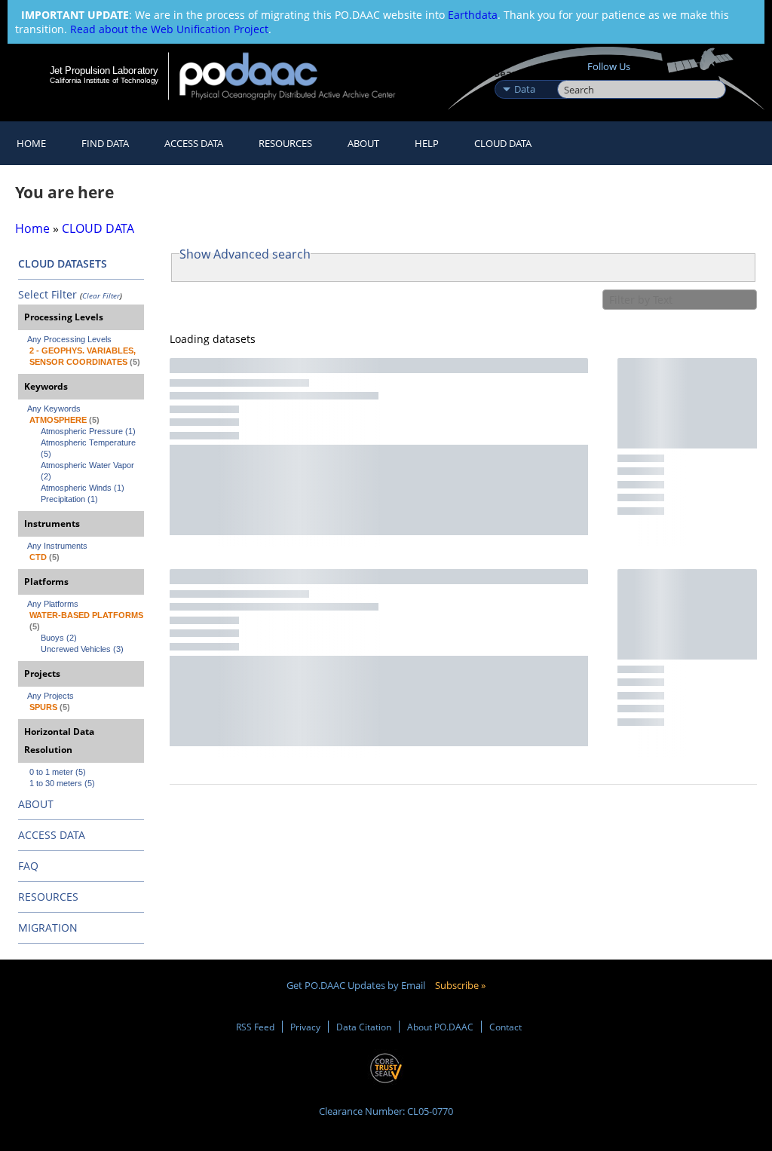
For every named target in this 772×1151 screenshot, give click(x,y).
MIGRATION (48, 927)
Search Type (524, 73)
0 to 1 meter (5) (57, 771)
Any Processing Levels (69, 339)
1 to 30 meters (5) (62, 783)
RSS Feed (255, 1027)
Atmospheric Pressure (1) (88, 431)
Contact (505, 1027)
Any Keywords (54, 408)
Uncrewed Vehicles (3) (82, 649)
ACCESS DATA (51, 835)
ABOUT (36, 804)
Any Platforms (52, 603)
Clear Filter (101, 295)
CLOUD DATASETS (62, 263)
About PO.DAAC (440, 1027)
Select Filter (47, 294)
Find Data (105, 143)
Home (31, 143)
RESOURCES (285, 143)
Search (574, 73)
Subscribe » (460, 985)
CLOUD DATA (503, 143)
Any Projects (50, 695)
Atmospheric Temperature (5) (89, 448)
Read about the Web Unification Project (169, 29)
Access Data (193, 143)
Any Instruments (57, 545)
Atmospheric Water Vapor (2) (88, 471)
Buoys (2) (59, 637)
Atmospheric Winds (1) (82, 487)
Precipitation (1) (69, 499)
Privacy (305, 1027)
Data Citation (363, 1027)
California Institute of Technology (104, 80)
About (363, 143)
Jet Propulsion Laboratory (104, 70)
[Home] (297, 75)
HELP (427, 143)
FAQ (28, 866)
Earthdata (473, 15)
